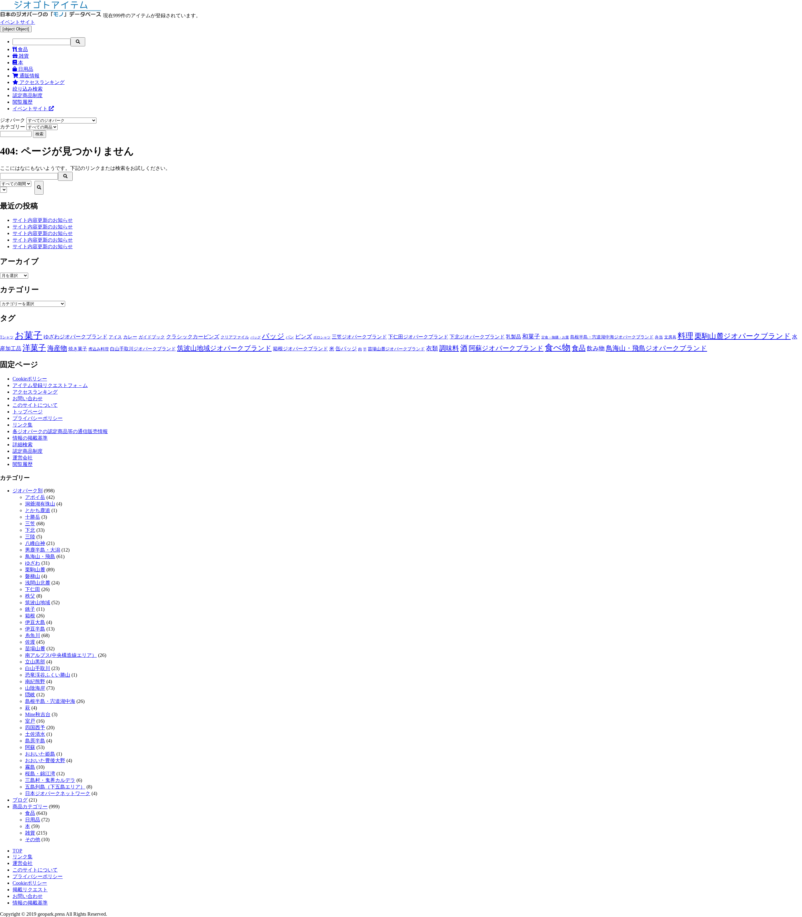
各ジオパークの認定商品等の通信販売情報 (60, 431)
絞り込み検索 (28, 89)
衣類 (432, 348)
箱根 (30, 615)
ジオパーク (12, 120)
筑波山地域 (37, 602)
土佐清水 (35, 734)
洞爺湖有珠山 (40, 503)
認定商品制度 (28, 95)
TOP (17, 850)
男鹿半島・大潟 (42, 550)
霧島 (30, 767)
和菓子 (531, 336)
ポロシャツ (322, 337)
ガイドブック (151, 337)
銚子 (30, 609)
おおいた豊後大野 (45, 760)
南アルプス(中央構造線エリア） (61, 655)
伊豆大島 (35, 622)
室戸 (30, 721)
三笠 (30, 523)
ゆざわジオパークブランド (75, 337)
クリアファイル (235, 337)
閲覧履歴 (23, 102)
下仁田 (32, 589)
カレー (130, 336)
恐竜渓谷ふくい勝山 (47, 675)
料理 (685, 336)
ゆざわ (32, 563)
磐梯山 (32, 576)
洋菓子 (34, 347)
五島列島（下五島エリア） (55, 786)
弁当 (659, 337)
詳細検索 (23, 444)
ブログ (20, 800)
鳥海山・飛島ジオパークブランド (656, 348)
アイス (115, 336)
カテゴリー (12, 126)
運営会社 (23, 457)
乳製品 (513, 337)
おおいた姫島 (40, 754)
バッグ (255, 337)
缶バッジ (346, 349)
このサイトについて (35, 405)
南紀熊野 (35, 681)
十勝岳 (32, 517)
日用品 (25, 69)
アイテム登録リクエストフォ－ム (50, 385)
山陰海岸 (35, 688)
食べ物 (557, 347)
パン (290, 337)
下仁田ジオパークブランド (418, 336)
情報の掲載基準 (30, 438)
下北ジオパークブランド (477, 336)
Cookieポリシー (30, 378)
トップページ (28, 411)
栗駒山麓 (35, 569)
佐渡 (30, 642)
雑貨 (23, 56)
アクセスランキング (41, 82)
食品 (22, 49)
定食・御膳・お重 (555, 337)
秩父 (30, 596)
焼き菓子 (77, 348)
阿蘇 (30, 747)
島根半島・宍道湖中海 (50, 701)
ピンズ (303, 336)
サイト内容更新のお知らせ (43, 220)
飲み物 (596, 348)
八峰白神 (35, 543)
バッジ (273, 336)
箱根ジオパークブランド (300, 348)
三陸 (30, 536)
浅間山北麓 (37, 582)
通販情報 (28, 75)
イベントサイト (17, 22)
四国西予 (35, 727)
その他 (32, 839)
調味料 (449, 348)
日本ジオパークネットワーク (57, 793)
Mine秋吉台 (37, 714)
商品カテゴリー (30, 806)
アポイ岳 (35, 497)
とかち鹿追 (37, 510)
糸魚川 (32, 635)
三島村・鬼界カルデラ (50, 780)
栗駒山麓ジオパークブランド (743, 336)
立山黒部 (35, 661)
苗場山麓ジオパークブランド (396, 348)
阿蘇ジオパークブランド (506, 348)
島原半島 (35, 740)
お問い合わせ (28, 398)
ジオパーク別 (28, 490)
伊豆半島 (35, 628)
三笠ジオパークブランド (359, 336)
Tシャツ (6, 337)
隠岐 (30, 694)
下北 (30, 530)
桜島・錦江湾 (40, 773)
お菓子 (28, 335)
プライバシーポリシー (38, 418)
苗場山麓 (35, 648)
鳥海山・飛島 (40, 556)
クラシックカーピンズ (192, 337)
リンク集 (23, 424)
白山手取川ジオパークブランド (143, 348)
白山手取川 (37, 668)
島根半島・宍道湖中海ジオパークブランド (612, 336)
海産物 (57, 348)
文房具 (670, 337)
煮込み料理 (98, 349)
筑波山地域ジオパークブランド (224, 348)
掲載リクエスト (30, 889)
